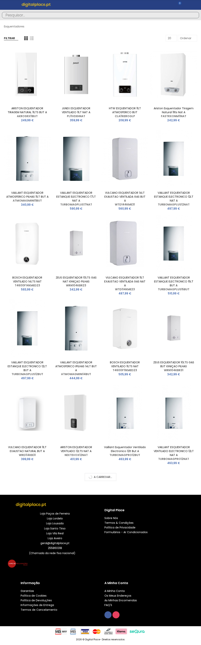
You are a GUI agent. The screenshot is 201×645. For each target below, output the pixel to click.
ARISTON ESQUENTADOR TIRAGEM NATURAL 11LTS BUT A (27, 110)
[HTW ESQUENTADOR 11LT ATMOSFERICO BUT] (124, 74)
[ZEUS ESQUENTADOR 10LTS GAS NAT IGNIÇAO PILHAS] (76, 244)
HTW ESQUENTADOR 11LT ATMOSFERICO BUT (125, 110)
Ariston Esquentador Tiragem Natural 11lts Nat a (174, 110)
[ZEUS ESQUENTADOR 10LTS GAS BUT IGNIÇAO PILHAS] (173, 328)
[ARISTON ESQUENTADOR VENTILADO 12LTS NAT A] (76, 413)
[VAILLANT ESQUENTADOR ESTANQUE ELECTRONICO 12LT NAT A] (173, 159)
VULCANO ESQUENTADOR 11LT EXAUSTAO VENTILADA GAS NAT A (124, 281)
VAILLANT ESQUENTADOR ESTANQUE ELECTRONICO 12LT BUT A (27, 366)
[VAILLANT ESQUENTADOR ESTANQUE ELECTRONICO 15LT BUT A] (173, 244)
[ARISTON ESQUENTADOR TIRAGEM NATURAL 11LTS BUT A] (27, 74)
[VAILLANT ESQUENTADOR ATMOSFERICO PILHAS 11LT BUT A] (27, 159)
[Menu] (6, 5)
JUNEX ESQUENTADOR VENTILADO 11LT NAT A (76, 110)
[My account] (185, 5)
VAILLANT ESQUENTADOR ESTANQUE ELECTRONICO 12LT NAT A (173, 197)
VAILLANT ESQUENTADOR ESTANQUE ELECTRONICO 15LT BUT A (173, 281)
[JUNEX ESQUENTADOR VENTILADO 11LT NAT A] (76, 74)
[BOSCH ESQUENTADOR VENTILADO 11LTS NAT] (124, 328)
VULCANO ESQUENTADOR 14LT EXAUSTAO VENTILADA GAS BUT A (124, 197)
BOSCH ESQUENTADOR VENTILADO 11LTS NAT (125, 364)
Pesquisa (192, 15)
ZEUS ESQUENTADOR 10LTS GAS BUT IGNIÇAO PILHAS (173, 364)
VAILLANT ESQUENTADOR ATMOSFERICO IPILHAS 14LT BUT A (76, 366)
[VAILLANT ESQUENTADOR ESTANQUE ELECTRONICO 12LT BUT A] (27, 328)
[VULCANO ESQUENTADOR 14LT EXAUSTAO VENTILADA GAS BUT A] (124, 159)
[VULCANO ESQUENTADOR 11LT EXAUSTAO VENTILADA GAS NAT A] (124, 244)
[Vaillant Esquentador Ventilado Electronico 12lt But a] (124, 413)
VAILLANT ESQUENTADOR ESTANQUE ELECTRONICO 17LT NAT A (76, 197)
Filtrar (9, 38)
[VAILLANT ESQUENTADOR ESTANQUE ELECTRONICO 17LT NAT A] (76, 159)
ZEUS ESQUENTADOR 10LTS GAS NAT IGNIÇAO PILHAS (76, 279)
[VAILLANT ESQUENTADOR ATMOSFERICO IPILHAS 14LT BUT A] (76, 328)
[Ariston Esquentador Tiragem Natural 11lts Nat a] (173, 74)
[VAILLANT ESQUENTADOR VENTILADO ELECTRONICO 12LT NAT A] (173, 413)
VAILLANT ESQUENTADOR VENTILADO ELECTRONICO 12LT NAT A (174, 451)
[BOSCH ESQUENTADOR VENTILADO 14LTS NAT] (27, 244)
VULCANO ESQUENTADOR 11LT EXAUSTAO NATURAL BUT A (27, 449)
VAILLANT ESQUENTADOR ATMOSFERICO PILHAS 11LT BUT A (27, 195)
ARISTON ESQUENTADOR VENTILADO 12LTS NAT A (76, 449)
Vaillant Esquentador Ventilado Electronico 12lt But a (125, 449)
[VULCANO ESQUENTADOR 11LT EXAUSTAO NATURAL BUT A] (27, 413)
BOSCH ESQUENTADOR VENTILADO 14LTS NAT (27, 279)
